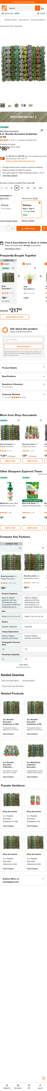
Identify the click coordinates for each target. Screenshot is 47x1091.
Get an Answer (23, 346)
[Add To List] (44, 228)
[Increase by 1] (12, 228)
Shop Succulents (10, 811)
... (1, 20)
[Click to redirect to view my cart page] (42, 8)
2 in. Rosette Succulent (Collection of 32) (34, 861)
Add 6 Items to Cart (14, 317)
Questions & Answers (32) (27, 140)
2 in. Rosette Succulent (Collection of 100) (10, 818)
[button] (23, 367)
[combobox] (21, 8)
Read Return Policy (13, 248)
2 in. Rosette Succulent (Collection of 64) (10, 861)
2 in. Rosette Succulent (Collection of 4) (33, 818)
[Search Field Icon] (37, 8)
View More (23, 665)
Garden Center (11, 19)
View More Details (10, 175)
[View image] (2, 105)
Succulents (23, 19)
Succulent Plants (38, 19)
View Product (8, 734)
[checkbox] (24, 264)
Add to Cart (30, 228)
